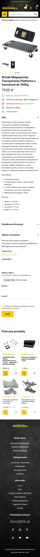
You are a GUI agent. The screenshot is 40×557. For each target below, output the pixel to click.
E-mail (5, 296)
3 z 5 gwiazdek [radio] (9, 254)
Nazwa (5, 286)
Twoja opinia (7, 259)
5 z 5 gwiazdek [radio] (15, 254)
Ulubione (20, 474)
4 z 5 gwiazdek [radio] (12, 254)
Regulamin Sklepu (20, 504)
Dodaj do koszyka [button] (5, 373)
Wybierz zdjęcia (16, 274)
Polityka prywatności (20, 501)
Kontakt (20, 508)
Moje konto (31, 8)
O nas (20, 486)
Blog (20, 489)
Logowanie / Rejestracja (20, 463)
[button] (16, 373)
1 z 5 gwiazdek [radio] (3, 254)
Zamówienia (20, 466)
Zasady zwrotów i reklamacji (20, 493)
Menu (4, 14)
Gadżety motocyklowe (20, 447)
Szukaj (35, 14)
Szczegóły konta (20, 470)
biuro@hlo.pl (20, 521)
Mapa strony (31, 549)
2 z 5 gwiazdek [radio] (6, 254)
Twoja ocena (7, 251)
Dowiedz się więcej (5, 412)
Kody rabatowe (20, 497)
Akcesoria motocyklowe (20, 443)
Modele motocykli (20, 451)
